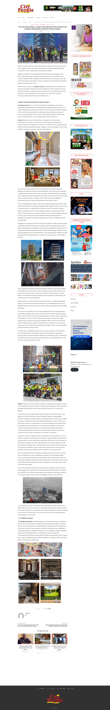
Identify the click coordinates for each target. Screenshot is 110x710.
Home (19, 17)
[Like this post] (44, 608)
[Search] (91, 17)
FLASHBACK (45, 17)
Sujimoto (41, 30)
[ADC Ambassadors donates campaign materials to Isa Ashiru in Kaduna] (25, 639)
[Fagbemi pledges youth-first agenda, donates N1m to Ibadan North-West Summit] (59, 639)
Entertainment (30, 17)
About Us (73, 299)
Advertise (52, 17)
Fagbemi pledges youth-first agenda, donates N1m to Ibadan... (59, 648)
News (23, 17)
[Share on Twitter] (47, 608)
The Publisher (75, 303)
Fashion (38, 17)
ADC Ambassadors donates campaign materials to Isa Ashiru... (25, 648)
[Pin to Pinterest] (48, 608)
